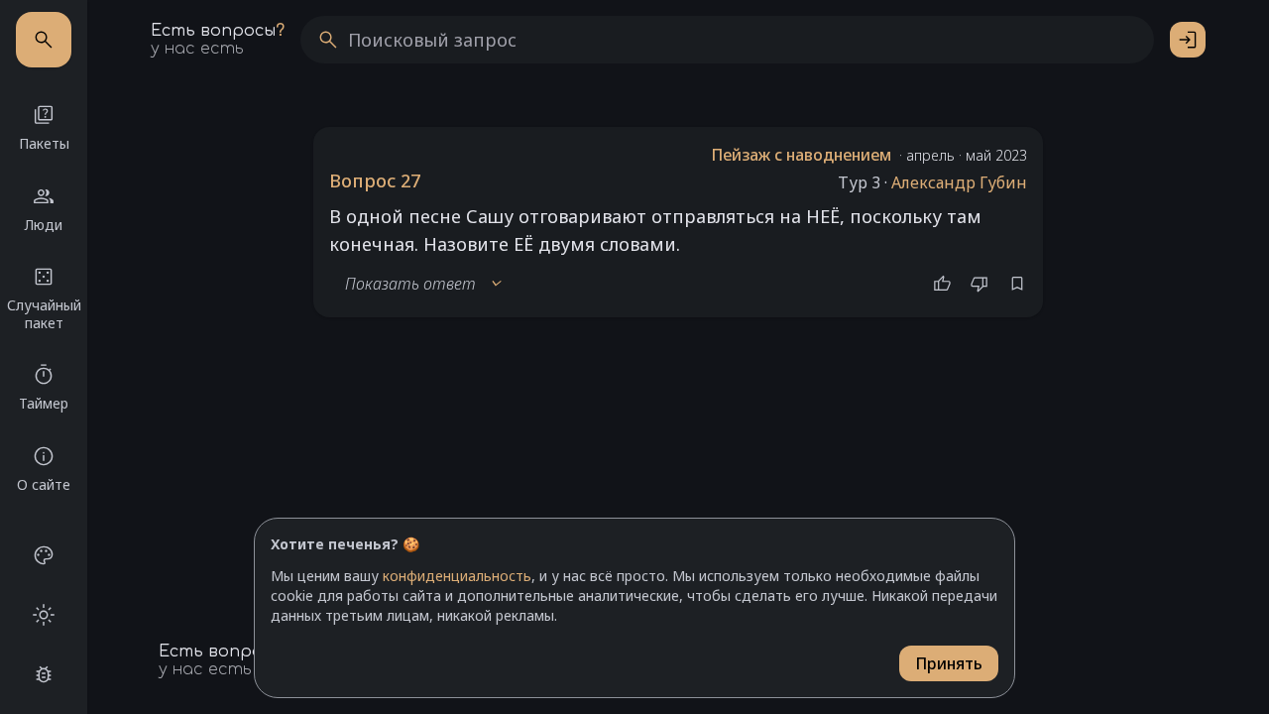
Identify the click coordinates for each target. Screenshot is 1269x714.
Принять (948, 663)
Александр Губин (959, 182)
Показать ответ (424, 284)
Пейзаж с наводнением (801, 155)
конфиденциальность (457, 575)
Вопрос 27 (374, 180)
